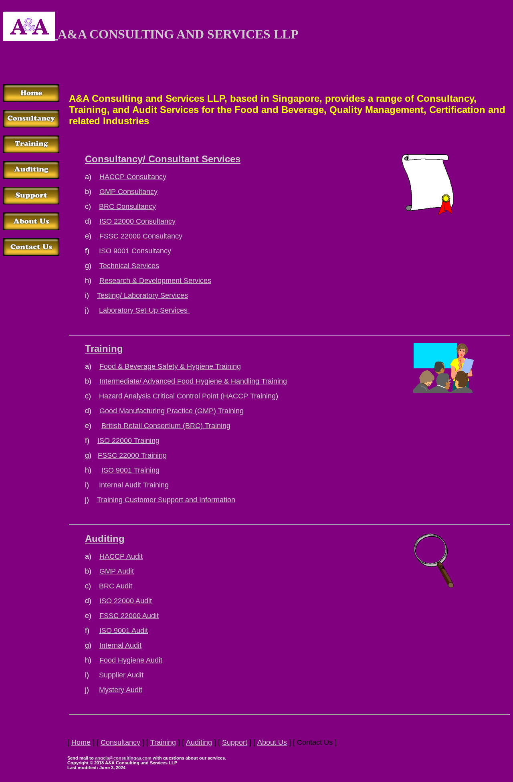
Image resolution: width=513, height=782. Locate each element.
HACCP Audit (121, 556)
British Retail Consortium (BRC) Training (165, 426)
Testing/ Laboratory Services (142, 295)
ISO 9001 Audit (123, 630)
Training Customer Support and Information (166, 500)
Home (81, 742)
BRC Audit (115, 586)
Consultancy (120, 742)
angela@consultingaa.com (123, 758)
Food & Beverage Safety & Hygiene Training (170, 366)
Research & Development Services (155, 281)
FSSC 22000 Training (132, 455)
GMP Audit (116, 571)
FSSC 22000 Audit (129, 616)
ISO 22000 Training (128, 440)
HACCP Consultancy (132, 177)
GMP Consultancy (128, 192)
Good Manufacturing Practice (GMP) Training (171, 411)
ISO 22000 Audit (125, 601)
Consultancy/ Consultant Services (162, 159)
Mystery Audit (120, 690)
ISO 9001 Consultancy (135, 251)
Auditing (105, 538)
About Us (272, 742)
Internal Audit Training (134, 485)
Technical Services (129, 266)
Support (234, 742)
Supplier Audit (121, 675)
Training (104, 348)
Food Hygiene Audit (130, 660)
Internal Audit (120, 645)
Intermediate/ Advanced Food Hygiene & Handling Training (193, 381)
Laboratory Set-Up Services (144, 310)
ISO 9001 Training (130, 470)
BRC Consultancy (127, 206)
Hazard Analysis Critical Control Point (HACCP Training (187, 396)
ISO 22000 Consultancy (137, 221)
